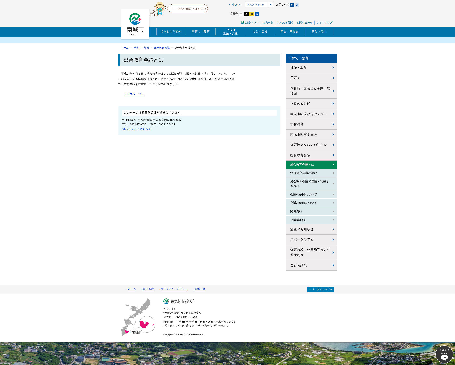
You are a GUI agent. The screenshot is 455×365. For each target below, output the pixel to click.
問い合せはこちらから (137, 128)
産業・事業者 (290, 31)
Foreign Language (255, 4)
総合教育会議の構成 (303, 172)
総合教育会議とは (302, 164)
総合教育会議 (300, 155)
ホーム (132, 289)
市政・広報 (260, 31)
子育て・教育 (201, 31)
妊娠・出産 (298, 67)
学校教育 (297, 124)
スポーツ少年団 (302, 239)
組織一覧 (268, 22)
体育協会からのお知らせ (308, 145)
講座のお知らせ (302, 229)
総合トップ (252, 22)
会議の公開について (303, 194)
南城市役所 (182, 301)
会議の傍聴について (303, 202)
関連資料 (296, 211)
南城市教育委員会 (303, 134)
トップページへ (134, 94)
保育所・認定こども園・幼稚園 (310, 90)
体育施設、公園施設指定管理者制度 (310, 252)
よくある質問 (285, 22)
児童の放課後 (300, 103)
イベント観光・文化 (230, 31)
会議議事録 (297, 219)
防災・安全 (319, 31)
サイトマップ (324, 22)
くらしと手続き (171, 31)
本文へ (236, 4)
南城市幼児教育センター (308, 114)
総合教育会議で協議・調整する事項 (309, 184)
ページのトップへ (322, 289)
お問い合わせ (305, 22)
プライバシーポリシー (174, 289)
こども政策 (298, 265)
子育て (295, 78)
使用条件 (148, 289)
